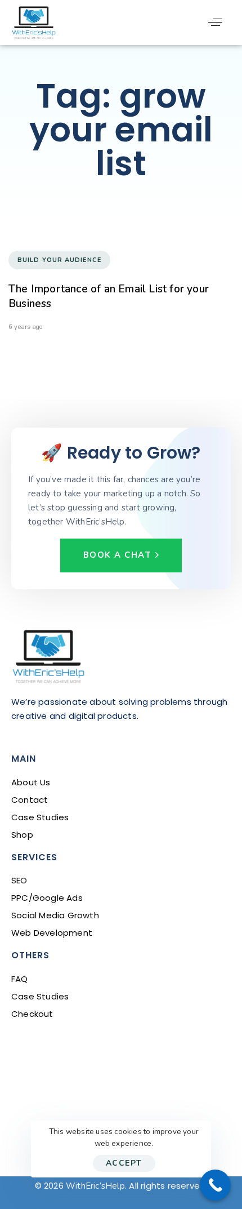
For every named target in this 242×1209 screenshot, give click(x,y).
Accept (124, 1163)
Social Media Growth (55, 915)
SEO (19, 880)
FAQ (19, 979)
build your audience (59, 260)
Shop (22, 835)
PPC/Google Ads (47, 898)
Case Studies (40, 817)
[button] (215, 22)
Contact (29, 800)
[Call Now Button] (215, 1185)
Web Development (51, 933)
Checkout (32, 1014)
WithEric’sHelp (95, 1186)
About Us (31, 782)
